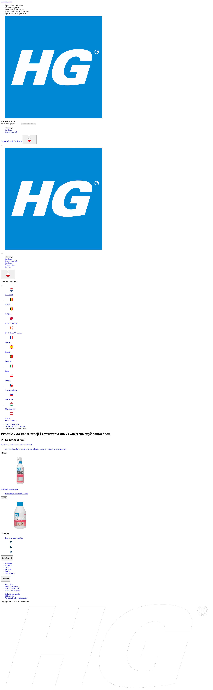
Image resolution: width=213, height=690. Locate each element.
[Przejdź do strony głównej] (106, 67)
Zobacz (4, 453)
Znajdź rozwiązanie (8, 121)
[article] (106, 465)
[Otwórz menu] (2, 145)
